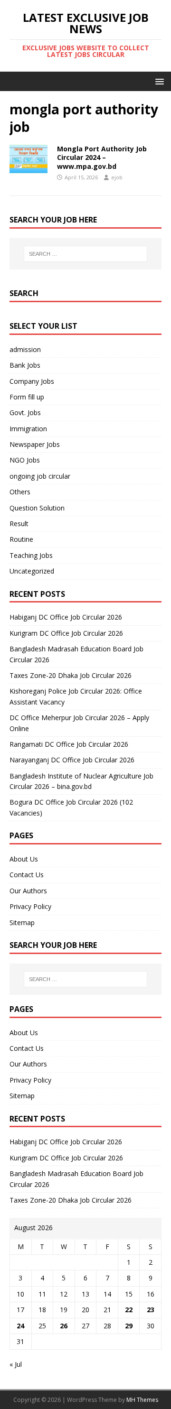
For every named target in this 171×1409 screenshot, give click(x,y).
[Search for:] (85, 254)
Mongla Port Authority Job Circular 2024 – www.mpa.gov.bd (102, 157)
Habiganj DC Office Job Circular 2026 (66, 616)
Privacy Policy (30, 906)
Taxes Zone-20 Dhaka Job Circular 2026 (71, 675)
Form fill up (27, 396)
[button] (158, 81)
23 (150, 1309)
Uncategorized (32, 570)
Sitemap (22, 922)
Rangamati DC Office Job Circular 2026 (69, 744)
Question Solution (37, 507)
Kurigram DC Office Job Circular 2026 (66, 633)
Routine (21, 539)
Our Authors (28, 890)
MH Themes (142, 1400)
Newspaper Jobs (35, 444)
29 (129, 1325)
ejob (117, 177)
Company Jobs (32, 381)
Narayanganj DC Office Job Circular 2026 (72, 759)
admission (25, 349)
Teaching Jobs (31, 555)
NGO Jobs (25, 459)
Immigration (28, 428)
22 (129, 1309)
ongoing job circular (40, 476)
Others (20, 491)
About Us (24, 858)
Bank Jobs (25, 365)
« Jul (16, 1364)
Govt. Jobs (25, 412)
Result (19, 523)
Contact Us (27, 874)
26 (63, 1325)
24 (20, 1325)
